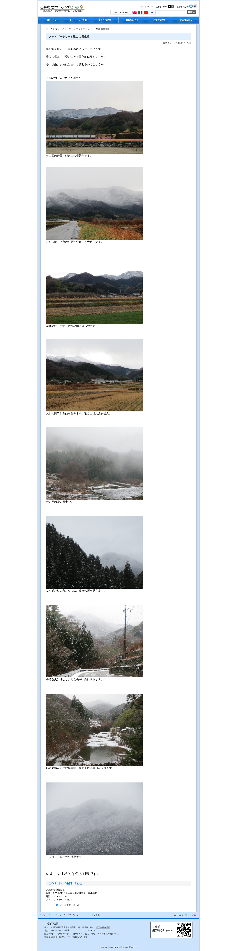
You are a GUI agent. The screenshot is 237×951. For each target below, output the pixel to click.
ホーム (49, 29)
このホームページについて (52, 915)
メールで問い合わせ (70, 905)
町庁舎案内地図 (103, 927)
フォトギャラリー (64, 29)
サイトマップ (147, 7)
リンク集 (95, 915)
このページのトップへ (187, 915)
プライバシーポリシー (78, 915)
